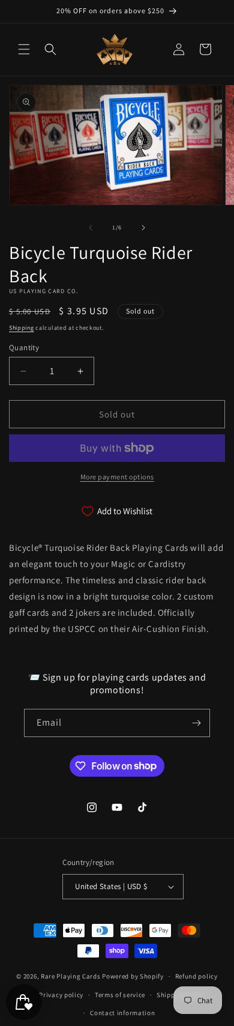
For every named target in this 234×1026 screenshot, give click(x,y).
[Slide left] (90, 227)
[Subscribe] (196, 723)
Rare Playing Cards (71, 976)
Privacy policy (61, 995)
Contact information (122, 1013)
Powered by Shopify (133, 976)
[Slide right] (143, 227)
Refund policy (196, 976)
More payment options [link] (117, 476)
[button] (24, 49)
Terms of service (120, 995)
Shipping (21, 328)
